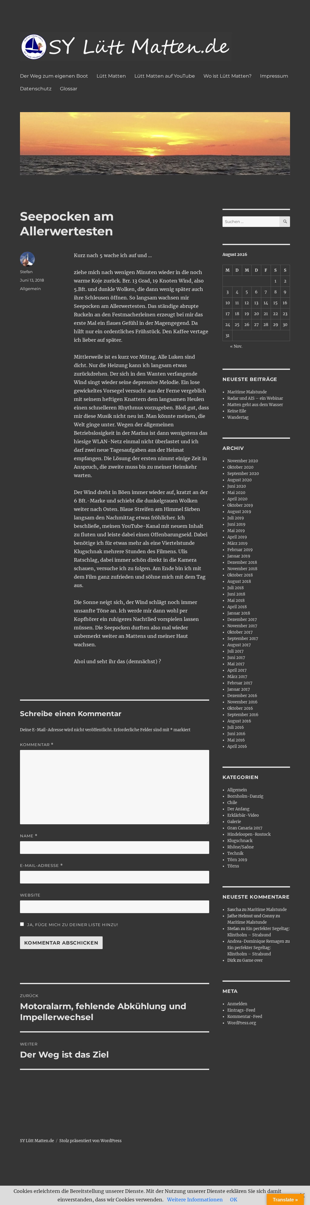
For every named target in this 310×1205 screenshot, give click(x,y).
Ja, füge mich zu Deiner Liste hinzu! (72, 924)
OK (233, 1200)
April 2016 (237, 746)
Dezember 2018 (242, 562)
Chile (232, 802)
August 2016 (239, 721)
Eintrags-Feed (241, 1010)
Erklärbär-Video (243, 815)
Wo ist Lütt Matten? (227, 76)
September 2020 (243, 473)
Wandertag (238, 417)
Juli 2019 (235, 518)
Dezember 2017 (242, 619)
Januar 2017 (238, 689)
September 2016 (243, 714)
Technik (235, 853)
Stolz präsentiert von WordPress (90, 1140)
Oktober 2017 (240, 632)
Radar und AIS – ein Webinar (255, 398)
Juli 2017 (235, 651)
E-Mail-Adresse (41, 865)
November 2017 (242, 625)
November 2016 (242, 702)
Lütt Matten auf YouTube (164, 76)
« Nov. (236, 346)
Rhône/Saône (240, 847)
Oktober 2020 (240, 467)
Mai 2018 (236, 600)
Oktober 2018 (240, 575)
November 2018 (242, 568)
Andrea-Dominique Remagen (255, 941)
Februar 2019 (240, 549)
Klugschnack (239, 840)
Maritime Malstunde (247, 392)
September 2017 (242, 638)
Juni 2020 (236, 486)
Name (29, 835)
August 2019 (239, 511)
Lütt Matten (111, 76)
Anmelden (237, 1003)
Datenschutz (35, 89)
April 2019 (237, 537)
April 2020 (237, 499)
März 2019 (237, 543)
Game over (252, 960)
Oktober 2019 (240, 505)
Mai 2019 (236, 530)
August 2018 (239, 581)
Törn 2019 (237, 859)
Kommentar (37, 744)
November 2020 (242, 461)
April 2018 (237, 606)
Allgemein (30, 288)
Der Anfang (238, 809)
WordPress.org (241, 1023)
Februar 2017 (239, 683)
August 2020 (239, 480)
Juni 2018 (236, 594)
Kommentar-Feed (244, 1016)
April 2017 (237, 670)
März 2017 (237, 676)
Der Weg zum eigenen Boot (54, 76)
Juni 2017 (236, 657)
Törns (233, 866)
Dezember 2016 (242, 695)
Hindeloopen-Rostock (249, 834)
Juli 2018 (235, 587)
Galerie (234, 821)
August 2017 (239, 645)
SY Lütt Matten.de (37, 1140)
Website (30, 895)
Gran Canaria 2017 (244, 828)
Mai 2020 (236, 492)
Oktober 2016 (240, 708)
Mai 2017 (236, 664)
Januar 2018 (238, 613)
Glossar (68, 89)
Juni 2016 (236, 733)
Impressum (274, 76)
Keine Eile (236, 411)
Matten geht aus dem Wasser (255, 404)
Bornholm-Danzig (245, 796)
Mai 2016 (236, 740)
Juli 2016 (235, 727)
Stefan (26, 271)
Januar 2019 (238, 556)
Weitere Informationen (195, 1200)
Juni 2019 (236, 524)
